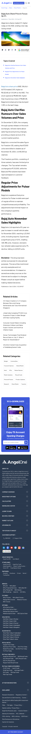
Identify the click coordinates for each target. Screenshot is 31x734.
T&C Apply (10, 705)
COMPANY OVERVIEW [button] (8, 492)
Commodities (14, 361)
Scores (24, 697)
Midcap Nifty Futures (9, 599)
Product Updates (20, 379)
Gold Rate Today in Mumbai (10, 619)
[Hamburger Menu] (29, 3)
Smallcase (12, 573)
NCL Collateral (20, 713)
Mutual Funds (18, 375)
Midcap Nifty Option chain (10, 611)
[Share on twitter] (9, 50)
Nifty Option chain (8, 607)
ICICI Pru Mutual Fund (9, 660)
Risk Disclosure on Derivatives (10, 719)
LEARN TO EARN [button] (7, 511)
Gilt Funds (6, 672)
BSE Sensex (18, 590)
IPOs (10, 370)
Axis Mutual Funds (8, 658)
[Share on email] (15, 50)
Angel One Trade (17, 564)
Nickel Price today (8, 649)
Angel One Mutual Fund (9, 656)
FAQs (3, 705)
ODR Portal (24, 716)
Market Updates (8, 375)
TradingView (6, 575)
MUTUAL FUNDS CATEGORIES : (11, 666)
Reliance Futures (22, 599)
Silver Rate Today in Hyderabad (11, 633)
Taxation (23, 384)
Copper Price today (8, 644)
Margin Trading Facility (19, 566)
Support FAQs (18, 538)
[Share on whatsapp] (6, 50)
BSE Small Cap (7, 592)
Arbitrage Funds (19, 670)
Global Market (20, 365)
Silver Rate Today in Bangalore (11, 635)
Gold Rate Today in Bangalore (11, 627)
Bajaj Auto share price (9, 86)
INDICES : (5, 583)
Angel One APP (7, 564)
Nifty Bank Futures (18, 597)
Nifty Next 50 (22, 588)
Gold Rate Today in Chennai (10, 623)
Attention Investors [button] (9, 683)
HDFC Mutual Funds (21, 658)
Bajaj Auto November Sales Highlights (15, 77)
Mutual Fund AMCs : (8, 654)
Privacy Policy (18, 705)
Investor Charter (22, 710)
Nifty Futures (7, 597)
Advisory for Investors (8, 713)
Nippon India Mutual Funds (10, 662)
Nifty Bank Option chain (10, 609)
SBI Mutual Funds (23, 656)
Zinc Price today (22, 646)
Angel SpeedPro (7, 566)
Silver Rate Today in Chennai (11, 637)
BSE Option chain (22, 613)
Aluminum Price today (9, 646)
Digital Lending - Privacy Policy (10, 708)
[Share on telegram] (2, 50)
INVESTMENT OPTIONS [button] (9, 496)
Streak (19, 573)
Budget (6, 361)
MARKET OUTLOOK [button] (7, 520)
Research (6, 384)
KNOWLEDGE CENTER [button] (8, 506)
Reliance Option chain (9, 613)
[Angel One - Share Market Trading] (6, 3)
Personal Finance (8, 379)
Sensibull (5, 573)
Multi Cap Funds (7, 674)
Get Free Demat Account (15, 732)
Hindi (5, 370)
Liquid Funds (15, 668)
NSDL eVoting (16, 716)
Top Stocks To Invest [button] (9, 530)
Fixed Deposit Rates (15, 568)
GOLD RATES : (6, 617)
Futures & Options (9, 365)
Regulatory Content (21, 695)
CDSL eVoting (6, 716)
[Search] (26, 3)
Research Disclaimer (8, 695)
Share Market (15, 384)
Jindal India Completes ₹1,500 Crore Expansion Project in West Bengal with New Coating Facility (15, 315)
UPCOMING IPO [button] (6, 525)
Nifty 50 (5, 586)
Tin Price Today (7, 651)
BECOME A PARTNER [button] (8, 516)
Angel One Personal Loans (9, 710)
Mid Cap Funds (15, 672)
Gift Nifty (22, 592)
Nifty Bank (13, 586)
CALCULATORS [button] (6, 501)
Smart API (5, 568)
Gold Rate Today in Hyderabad (11, 625)
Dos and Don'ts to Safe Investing (11, 697)
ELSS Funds (6, 668)
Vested (24, 573)
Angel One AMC (7, 559)
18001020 (7, 538)
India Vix (15, 592)
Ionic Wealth (16, 559)
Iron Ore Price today (21, 649)
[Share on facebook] (12, 50)
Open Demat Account (19, 3)
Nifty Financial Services (10, 588)
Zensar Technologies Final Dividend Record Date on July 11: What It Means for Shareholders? (14, 337)
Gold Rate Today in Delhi (10, 621)
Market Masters (19, 370)
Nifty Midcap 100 (8, 590)
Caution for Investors (8, 722)
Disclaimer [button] (6, 690)
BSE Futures (6, 601)
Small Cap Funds (7, 670)
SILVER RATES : (6, 631)
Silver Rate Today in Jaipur (10, 639)
